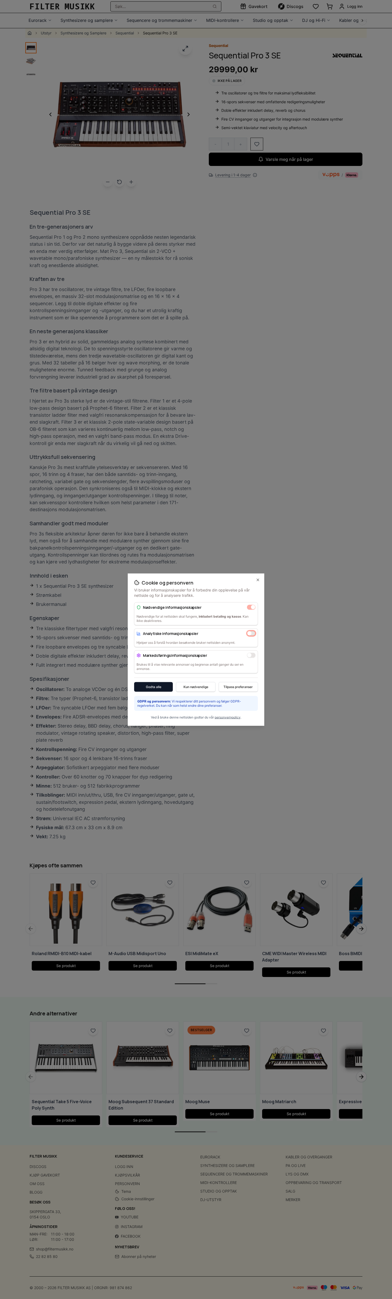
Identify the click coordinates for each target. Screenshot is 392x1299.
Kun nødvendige (195, 687)
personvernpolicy (228, 717)
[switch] (251, 607)
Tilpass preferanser (238, 687)
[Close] (258, 580)
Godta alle (153, 687)
